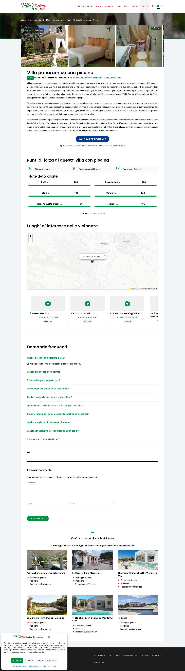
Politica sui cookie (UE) (151, 656)
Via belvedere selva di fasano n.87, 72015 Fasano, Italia (96, 77)
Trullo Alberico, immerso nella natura (46, 573)
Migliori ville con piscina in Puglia (58, 20)
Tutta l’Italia (85, 6)
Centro (109, 6)
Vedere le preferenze (46, 660)
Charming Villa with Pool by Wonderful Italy (137, 574)
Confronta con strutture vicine (92, 213)
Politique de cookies (19, 666)
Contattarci (100, 662)
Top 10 (145, 6)
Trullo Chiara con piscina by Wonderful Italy (92, 619)
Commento (92, 482)
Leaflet (133, 288)
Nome (48, 503)
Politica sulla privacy (35, 666)
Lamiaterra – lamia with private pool (46, 618)
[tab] (92, 358)
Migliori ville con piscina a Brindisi (86, 20)
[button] (49, 637)
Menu (161, 6)
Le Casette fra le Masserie (85, 573)
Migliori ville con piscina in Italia (33, 20)
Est (126, 6)
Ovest (135, 6)
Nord (99, 6)
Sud (119, 6)
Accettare (17, 660)
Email (92, 503)
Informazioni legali (49, 666)
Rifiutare (29, 660)
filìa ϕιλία (122, 618)
